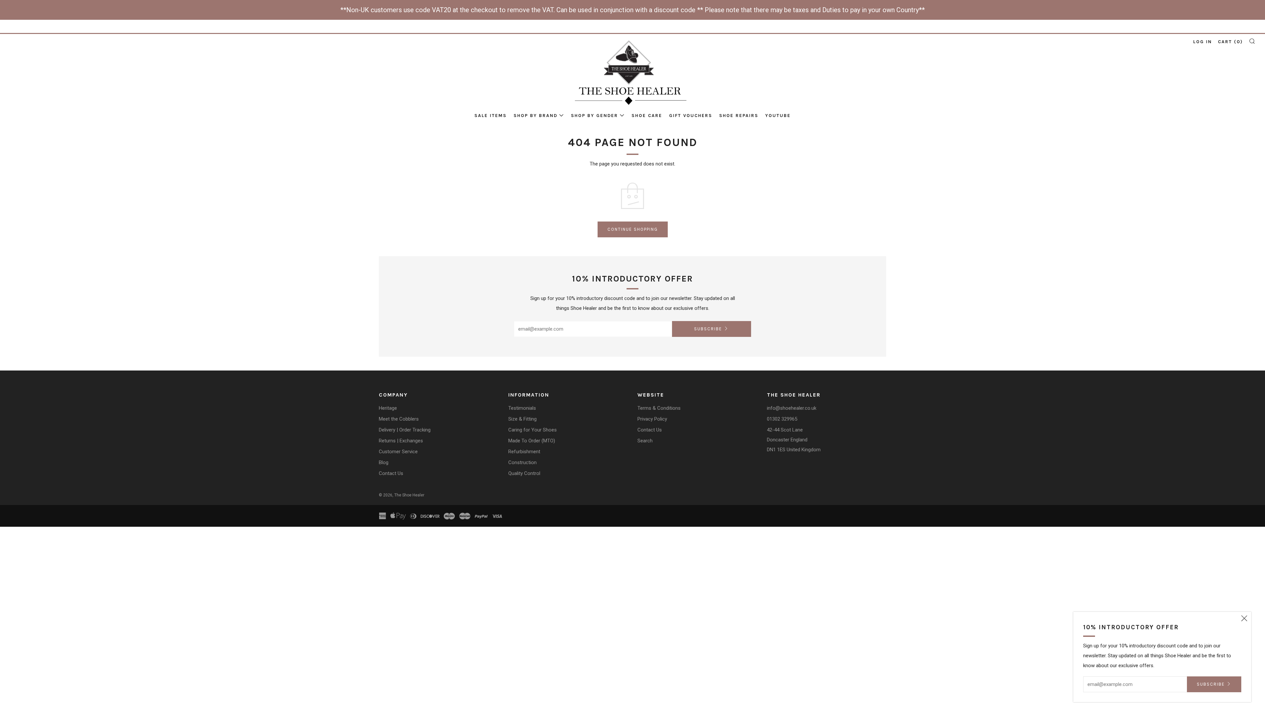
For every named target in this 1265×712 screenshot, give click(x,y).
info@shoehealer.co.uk (791, 408)
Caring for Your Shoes (532, 430)
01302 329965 (782, 419)
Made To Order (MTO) (531, 441)
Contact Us (391, 473)
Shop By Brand (535, 115)
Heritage (388, 408)
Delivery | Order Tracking (405, 430)
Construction (522, 462)
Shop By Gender (594, 115)
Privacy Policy (652, 419)
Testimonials (522, 408)
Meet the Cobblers (399, 419)
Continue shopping (632, 229)
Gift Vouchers (690, 115)
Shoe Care (647, 115)
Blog (383, 462)
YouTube (778, 115)
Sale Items (490, 115)
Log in (1202, 41)
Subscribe (708, 328)
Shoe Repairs (738, 115)
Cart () (1230, 41)
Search (645, 441)
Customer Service (398, 452)
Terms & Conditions (659, 408)
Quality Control (524, 473)
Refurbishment (524, 452)
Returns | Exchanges (401, 441)
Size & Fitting (522, 419)
